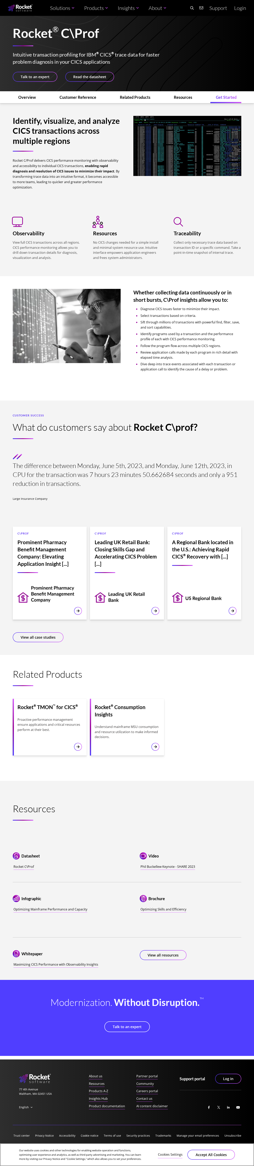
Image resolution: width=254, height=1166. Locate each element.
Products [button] (94, 8)
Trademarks (163, 1135)
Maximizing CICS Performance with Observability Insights (55, 964)
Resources (97, 1083)
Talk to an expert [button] (35, 76)
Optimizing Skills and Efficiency (163, 909)
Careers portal (147, 1091)
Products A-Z (98, 1091)
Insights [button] (126, 8)
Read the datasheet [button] (89, 76)
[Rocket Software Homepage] (20, 8)
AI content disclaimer (152, 1106)
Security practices (138, 1135)
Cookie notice (89, 1135)
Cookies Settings (170, 1154)
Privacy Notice (44, 1135)
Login (240, 8)
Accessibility (67, 1135)
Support (218, 8)
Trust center (21, 1135)
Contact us (144, 1098)
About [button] (155, 8)
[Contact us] (201, 8)
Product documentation (107, 1106)
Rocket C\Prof (23, 866)
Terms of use (112, 1135)
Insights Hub (98, 1098)
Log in (228, 1078)
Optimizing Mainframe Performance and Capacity (50, 909)
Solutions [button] (60, 8)
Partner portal (147, 1076)
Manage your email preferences (198, 1135)
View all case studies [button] (38, 637)
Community (145, 1083)
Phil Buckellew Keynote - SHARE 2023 (167, 866)
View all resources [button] (163, 955)
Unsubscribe (232, 1135)
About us (95, 1076)
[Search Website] (192, 8)
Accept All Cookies (211, 1154)
